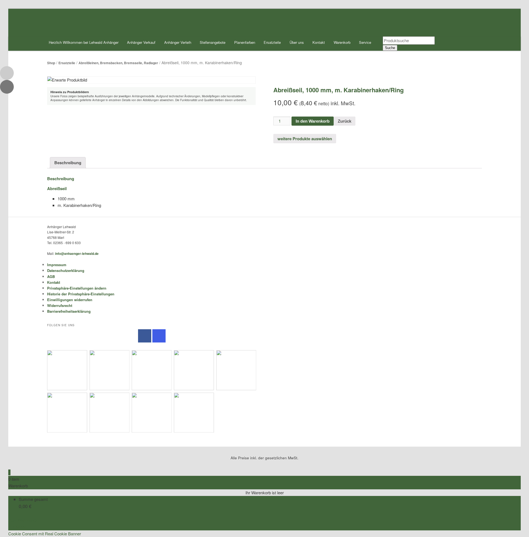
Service (365, 42)
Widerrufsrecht (59, 305)
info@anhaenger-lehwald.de (77, 253)
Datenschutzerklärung (65, 270)
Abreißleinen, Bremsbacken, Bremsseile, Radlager (118, 62)
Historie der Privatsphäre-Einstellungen (80, 293)
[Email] (7, 73)
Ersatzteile (272, 42)
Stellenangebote (212, 42)
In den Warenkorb (313, 121)
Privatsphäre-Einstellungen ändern (76, 288)
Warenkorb (342, 42)
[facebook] (144, 335)
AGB (51, 276)
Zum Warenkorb (22, 520)
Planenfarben (244, 42)
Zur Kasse (17, 527)
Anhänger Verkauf (141, 42)
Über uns (297, 42)
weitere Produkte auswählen (304, 139)
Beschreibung (67, 163)
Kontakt (318, 42)
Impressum (56, 264)
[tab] (68, 162)
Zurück (344, 121)
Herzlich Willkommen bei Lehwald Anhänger (83, 42)
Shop (51, 62)
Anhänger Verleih (177, 42)
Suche (390, 48)
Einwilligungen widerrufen (69, 299)
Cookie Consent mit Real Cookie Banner (44, 533)
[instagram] (159, 335)
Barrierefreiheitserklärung (69, 311)
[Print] (7, 87)
